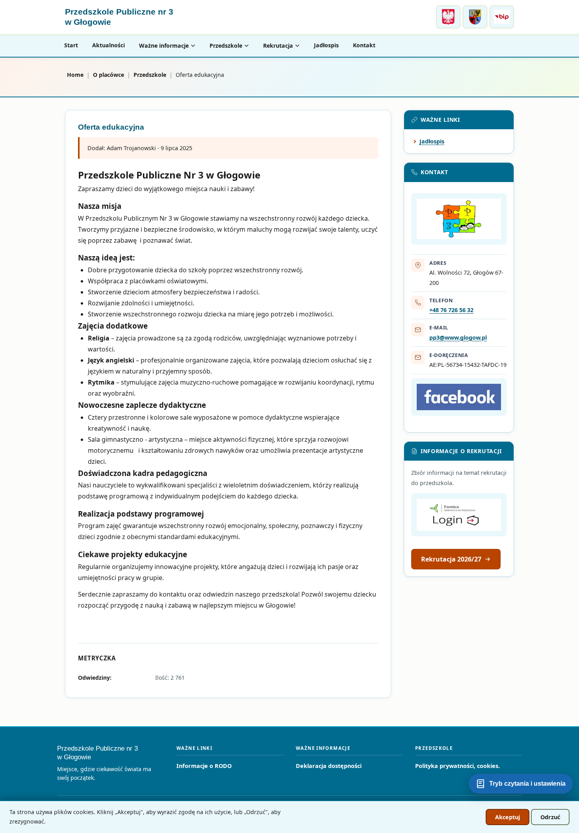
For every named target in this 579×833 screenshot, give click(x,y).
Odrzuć (550, 817)
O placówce (108, 74)
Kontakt (364, 45)
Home (75, 74)
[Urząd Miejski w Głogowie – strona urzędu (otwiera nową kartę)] (448, 17)
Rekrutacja (278, 45)
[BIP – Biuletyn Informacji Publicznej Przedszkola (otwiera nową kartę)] (502, 17)
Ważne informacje (164, 45)
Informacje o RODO (204, 766)
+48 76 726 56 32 (451, 310)
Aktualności (108, 45)
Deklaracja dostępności (329, 766)
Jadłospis (326, 45)
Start (71, 45)
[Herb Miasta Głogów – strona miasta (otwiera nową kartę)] (475, 17)
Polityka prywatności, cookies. (457, 766)
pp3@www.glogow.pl (458, 337)
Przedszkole (226, 45)
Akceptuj (507, 817)
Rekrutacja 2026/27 (451, 559)
